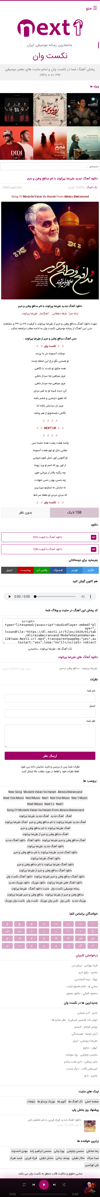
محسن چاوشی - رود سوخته (81, 1055)
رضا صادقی (92, 1151)
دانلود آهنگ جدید (72, 306)
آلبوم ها (61, 1101)
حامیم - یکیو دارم (88, 972)
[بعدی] (54, 1184)
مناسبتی (33, 649)
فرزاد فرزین (31, 1158)
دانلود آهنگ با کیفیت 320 (64, 537)
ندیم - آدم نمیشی (87, 1013)
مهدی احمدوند (19, 1151)
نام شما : (90, 690)
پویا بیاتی (59, 1151)
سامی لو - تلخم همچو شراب (82, 986)
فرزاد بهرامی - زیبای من (84, 965)
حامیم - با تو (90, 1075)
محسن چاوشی (75, 1151)
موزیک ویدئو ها (46, 1101)
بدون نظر (25, 513)
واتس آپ (42, 570)
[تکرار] (24, 1184)
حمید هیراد (16, 1158)
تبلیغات (31, 1101)
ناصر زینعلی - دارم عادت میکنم (80, 1062)
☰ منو (91, 8)
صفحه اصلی (92, 1101)
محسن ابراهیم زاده (40, 1151)
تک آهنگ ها (65, 649)
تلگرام (91, 570)
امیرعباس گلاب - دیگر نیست (81, 1068)
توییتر (74, 570)
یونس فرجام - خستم (85, 1027)
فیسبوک (58, 570)
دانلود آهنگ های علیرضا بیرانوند (78, 657)
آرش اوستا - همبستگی (84, 1034)
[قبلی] (33, 1184)
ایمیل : (91, 706)
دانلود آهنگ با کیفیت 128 (64, 549)
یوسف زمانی (63, 1158)
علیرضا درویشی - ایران (85, 1041)
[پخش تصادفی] (63, 1184)
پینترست (26, 570)
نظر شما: (90, 721)
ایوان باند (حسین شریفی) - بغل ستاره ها (74, 1020)
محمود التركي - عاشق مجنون (81, 993)
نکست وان (50, 346)
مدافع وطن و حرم (54, 338)
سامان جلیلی (46, 1158)
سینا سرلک (93, 1158)
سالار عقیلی (78, 1158)
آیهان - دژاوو (90, 1048)
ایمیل (9, 570)
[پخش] (44, 1185)
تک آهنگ (91, 187)
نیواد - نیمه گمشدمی (85, 979)
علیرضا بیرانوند (53, 306)
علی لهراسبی (92, 1165)
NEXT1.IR (50, 428)
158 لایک (74, 513)
